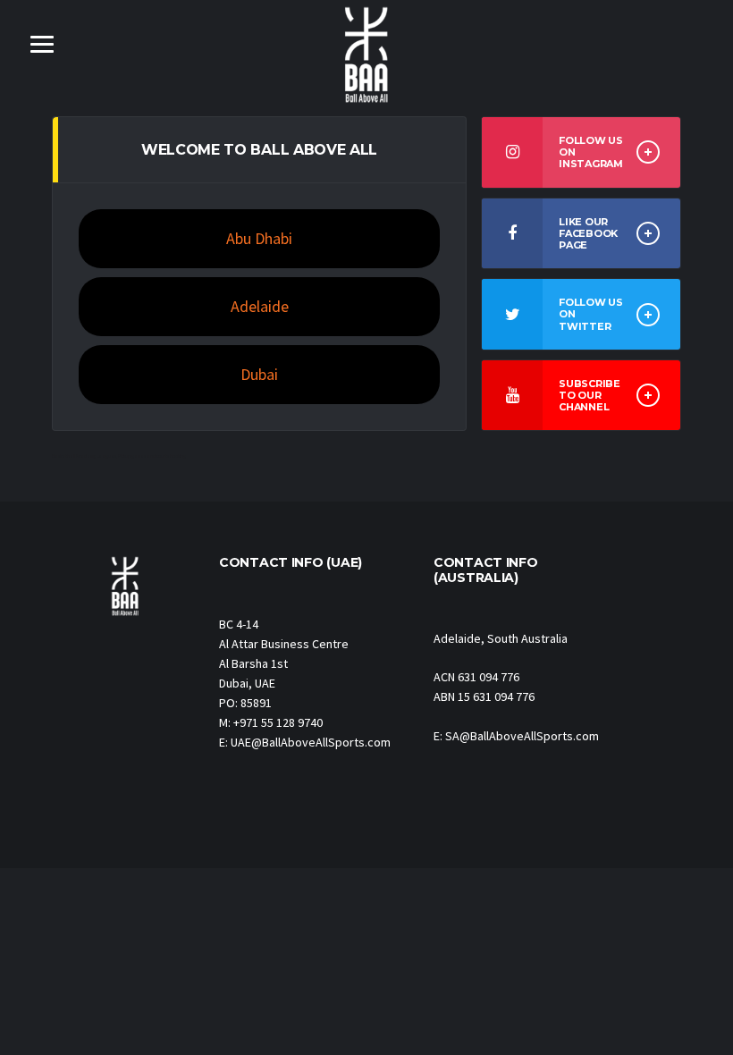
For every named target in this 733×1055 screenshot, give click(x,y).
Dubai (259, 374)
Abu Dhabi (259, 238)
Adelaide (260, 306)
